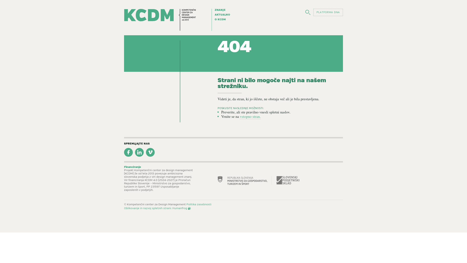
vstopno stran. (250, 116)
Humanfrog (179, 208)
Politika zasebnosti (198, 204)
